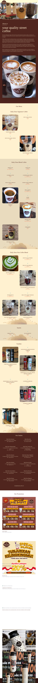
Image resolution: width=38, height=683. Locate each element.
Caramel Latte (10, 175)
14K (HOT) (10, 184)
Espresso (10, 204)
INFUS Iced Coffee (27, 117)
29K (10, 176)
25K (10, 133)
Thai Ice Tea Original (28, 265)
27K (27, 118)
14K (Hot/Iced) (10, 296)
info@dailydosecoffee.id (19, 485)
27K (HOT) (28, 169)
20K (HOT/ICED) (10, 169)
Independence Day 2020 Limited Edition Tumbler (27, 373)
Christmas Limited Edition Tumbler (10, 365)
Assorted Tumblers (27, 381)
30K (10, 139)
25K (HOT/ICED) (10, 274)
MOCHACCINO (28, 219)
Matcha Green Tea (10, 272)
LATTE (27, 197)
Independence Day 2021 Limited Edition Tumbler (10, 382)
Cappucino (27, 167)
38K (10, 243)
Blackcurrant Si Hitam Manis (28, 287)
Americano (10, 167)
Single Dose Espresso (10, 182)
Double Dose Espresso (28, 182)
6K (27, 228)
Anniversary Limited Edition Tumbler (28, 350)
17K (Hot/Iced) (27, 296)
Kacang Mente (27, 333)
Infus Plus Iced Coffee (10, 138)
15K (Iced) (27, 289)
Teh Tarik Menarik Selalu (10, 317)
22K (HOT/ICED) (27, 259)
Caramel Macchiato (28, 175)
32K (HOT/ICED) (27, 176)
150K (28, 375)
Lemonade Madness (27, 317)
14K (10, 206)
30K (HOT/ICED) (27, 191)
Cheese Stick (10, 333)
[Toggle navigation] (31, 2)
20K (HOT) (28, 184)
